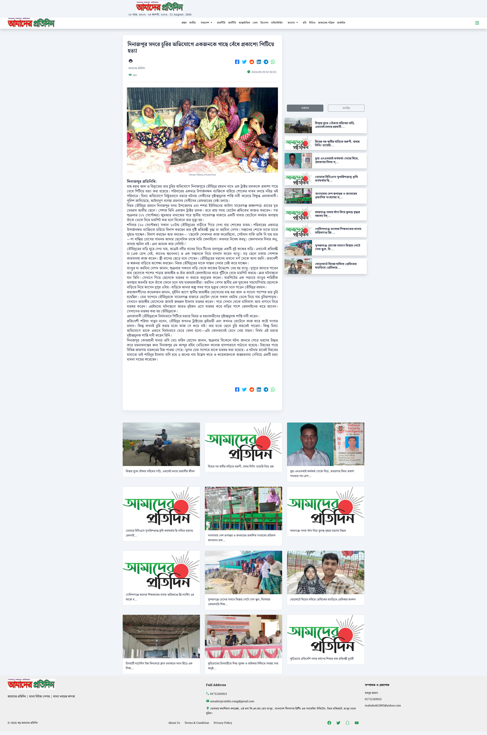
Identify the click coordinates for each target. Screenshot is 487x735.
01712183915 (218, 694)
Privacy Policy (223, 723)
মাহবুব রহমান (371, 693)
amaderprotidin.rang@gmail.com (232, 701)
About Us (174, 723)
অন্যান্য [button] (292, 23)
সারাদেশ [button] (205, 23)
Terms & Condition (197, 723)
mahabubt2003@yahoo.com (383, 705)
